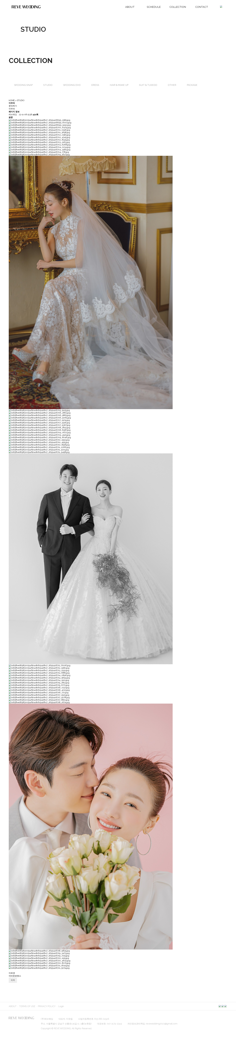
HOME (12, 100)
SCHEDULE (154, 6)
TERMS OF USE (27, 1006)
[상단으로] (229, 1030)
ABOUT (130, 6)
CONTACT (201, 6)
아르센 (12, 973)
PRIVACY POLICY (47, 1006)
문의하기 (13, 106)
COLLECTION (177, 6)
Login (61, 1006)
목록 (13, 980)
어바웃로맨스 (15, 976)
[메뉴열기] (221, 7)
